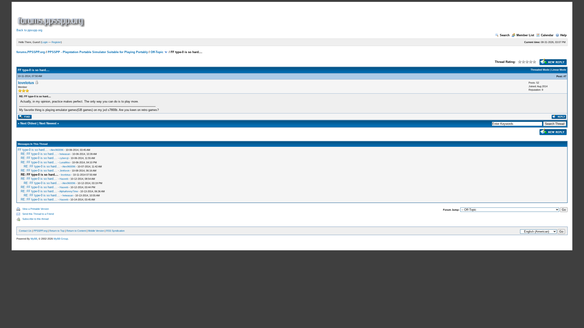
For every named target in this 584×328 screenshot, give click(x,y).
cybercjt (64, 158)
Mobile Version (96, 230)
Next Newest (47, 123)
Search (505, 35)
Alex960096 (56, 150)
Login (45, 42)
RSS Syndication (115, 230)
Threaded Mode (540, 69)
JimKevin (65, 170)
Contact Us (25, 230)
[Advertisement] (169, 17)
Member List (525, 35)
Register (56, 42)
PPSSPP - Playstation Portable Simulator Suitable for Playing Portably (98, 52)
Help (563, 35)
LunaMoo (65, 162)
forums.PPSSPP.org (30, 52)
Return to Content (76, 230)
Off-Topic (157, 52)
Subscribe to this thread (35, 219)
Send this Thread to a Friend (38, 214)
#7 (564, 76)
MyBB (34, 238)
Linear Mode (558, 69)
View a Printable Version (35, 209)
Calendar (547, 35)
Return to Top (56, 230)
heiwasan (65, 154)
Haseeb (64, 178)
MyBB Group (61, 238)
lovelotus (26, 83)
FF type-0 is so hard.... (33, 149)
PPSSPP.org (40, 230)
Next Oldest (28, 123)
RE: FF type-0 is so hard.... (39, 154)
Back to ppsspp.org (29, 30)
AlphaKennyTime (68, 191)
